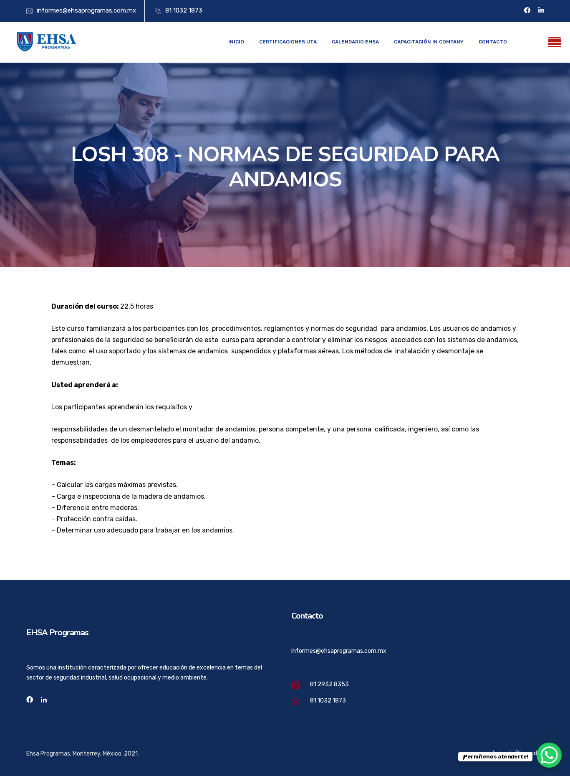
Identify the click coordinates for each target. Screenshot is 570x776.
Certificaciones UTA (288, 42)
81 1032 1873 (183, 10)
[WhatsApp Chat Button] (549, 755)
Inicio (236, 42)
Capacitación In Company (429, 42)
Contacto (493, 42)
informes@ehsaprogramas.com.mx (86, 10)
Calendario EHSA (355, 42)
